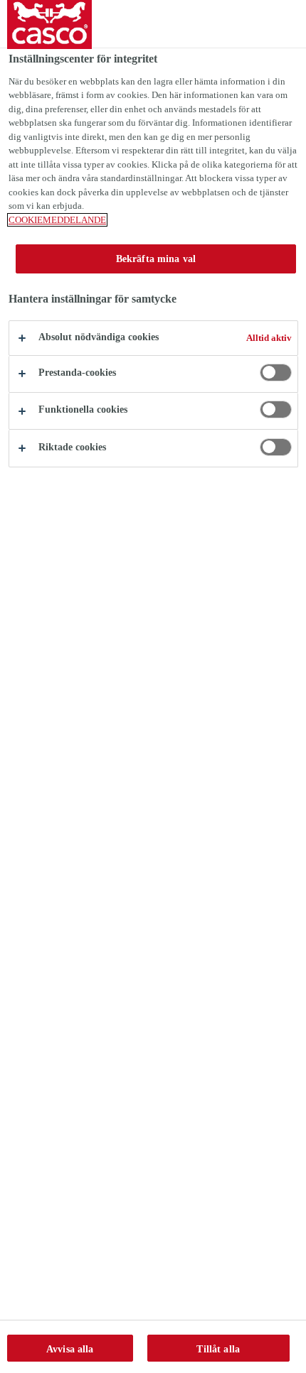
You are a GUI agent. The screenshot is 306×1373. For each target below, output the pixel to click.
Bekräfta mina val (156, 258)
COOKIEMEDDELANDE (57, 220)
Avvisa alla (70, 1349)
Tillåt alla (218, 1349)
